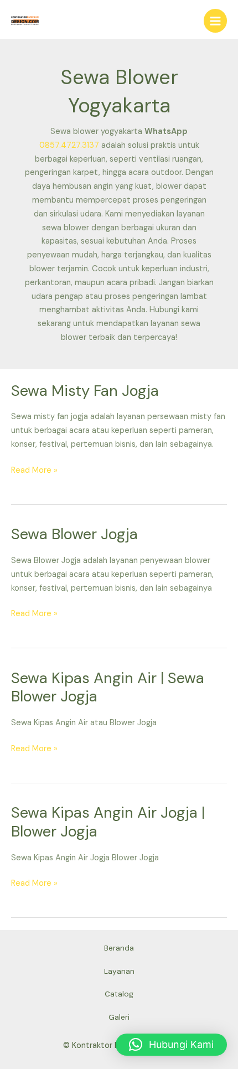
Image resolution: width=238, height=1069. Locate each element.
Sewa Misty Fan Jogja (85, 390)
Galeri (119, 1017)
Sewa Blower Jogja (74, 534)
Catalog (119, 994)
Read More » (34, 470)
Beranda (119, 948)
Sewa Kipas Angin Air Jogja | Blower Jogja (108, 822)
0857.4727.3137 (69, 145)
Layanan (119, 971)
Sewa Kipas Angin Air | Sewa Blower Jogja (107, 687)
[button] (171, 1045)
